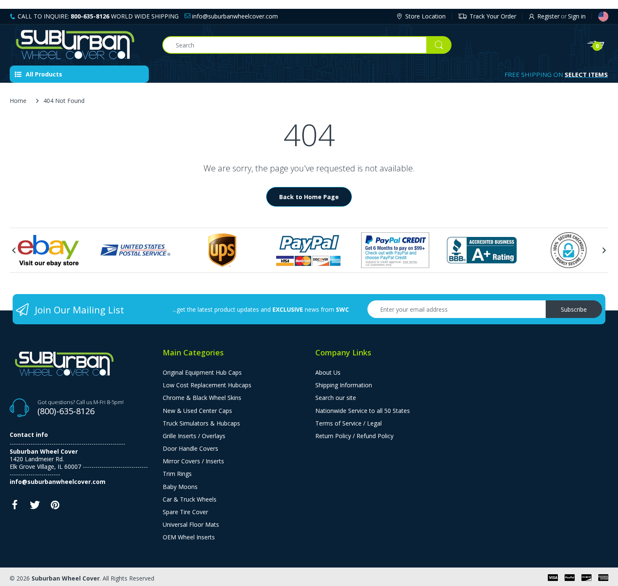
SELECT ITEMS (586, 74)
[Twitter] (35, 507)
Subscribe (574, 309)
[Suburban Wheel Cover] (80, 44)
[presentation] (14, 250)
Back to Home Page (309, 197)
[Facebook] (15, 507)
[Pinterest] (55, 507)
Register (548, 16)
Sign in (577, 16)
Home (18, 101)
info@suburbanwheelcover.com (234, 16)
